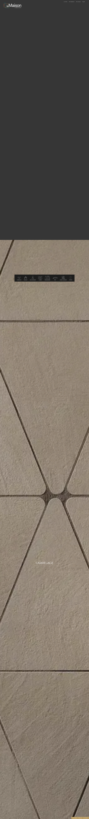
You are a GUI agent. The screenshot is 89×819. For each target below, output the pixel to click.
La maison (65, 1)
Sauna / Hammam (63, 279)
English (83, 1)
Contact (85, 817)
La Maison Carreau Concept (12, 5)
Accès (80, 817)
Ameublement (47, 279)
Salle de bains (33, 279)
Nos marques (78, 1)
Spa (55, 279)
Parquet (25, 279)
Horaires (75, 817)
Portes (70, 279)
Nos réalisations (71, 1)
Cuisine (40, 279)
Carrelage (19, 279)
